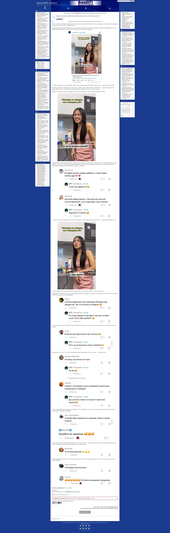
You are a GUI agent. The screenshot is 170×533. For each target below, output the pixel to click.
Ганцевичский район (41, 168)
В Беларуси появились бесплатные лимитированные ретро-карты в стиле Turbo (128, 50)
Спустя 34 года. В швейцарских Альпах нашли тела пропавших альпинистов (43, 106)
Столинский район (40, 185)
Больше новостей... (85, 512)
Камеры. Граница (80, 10)
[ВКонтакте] (60, 19)
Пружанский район (41, 183)
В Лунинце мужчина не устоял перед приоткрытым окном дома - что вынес (42, 146)
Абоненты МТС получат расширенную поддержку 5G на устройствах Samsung (128, 34)
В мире (40, 70)
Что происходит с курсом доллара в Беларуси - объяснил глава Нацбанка (42, 20)
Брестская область (42, 112)
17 (121, 111)
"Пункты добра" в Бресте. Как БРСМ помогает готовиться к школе (127, 95)
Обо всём (94, 13)
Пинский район (40, 182)
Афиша (70, 10)
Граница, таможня (125, 18)
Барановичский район (41, 166)
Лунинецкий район (40, 178)
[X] (59, 503)
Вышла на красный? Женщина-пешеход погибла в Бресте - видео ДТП (43, 14)
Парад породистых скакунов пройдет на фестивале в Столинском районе (43, 141)
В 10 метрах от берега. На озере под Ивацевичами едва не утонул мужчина (43, 132)
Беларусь (55, 10)
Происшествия (125, 12)
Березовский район (41, 167)
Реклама (86, 10)
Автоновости (124, 19)
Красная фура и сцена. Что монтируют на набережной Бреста (127, 75)
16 (129, 109)
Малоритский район (41, 181)
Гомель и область (40, 66)
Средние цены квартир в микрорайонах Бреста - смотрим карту (42, 52)
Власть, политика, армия (127, 16)
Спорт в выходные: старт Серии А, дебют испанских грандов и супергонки (127, 39)
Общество (124, 20)
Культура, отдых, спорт (62, 17)
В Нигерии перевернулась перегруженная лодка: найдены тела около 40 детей (43, 79)
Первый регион (87, 13)
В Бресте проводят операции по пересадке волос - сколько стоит (43, 48)
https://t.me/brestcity (75, 491)
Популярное (41, 10)
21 (126, 111)
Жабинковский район (41, 171)
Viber (101, 507)
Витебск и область (41, 63)
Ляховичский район (41, 179)
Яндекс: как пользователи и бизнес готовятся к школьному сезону (127, 79)
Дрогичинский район (41, 170)
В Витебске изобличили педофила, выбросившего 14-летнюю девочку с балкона (43, 43)
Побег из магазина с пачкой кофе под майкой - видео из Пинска (42, 122)
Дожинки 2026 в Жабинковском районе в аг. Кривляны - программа (42, 152)
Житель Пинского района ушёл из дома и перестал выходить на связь (42, 126)
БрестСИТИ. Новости (47, 3)
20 (125, 111)
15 (128, 109)
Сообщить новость (101, 13)
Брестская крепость (126, 24)
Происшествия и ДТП (69, 13)
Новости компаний (125, 27)
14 (126, 109)
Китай (64, 494)
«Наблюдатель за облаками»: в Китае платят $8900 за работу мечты (43, 91)
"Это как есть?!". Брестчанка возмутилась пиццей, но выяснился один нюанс (43, 37)
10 (121, 109)
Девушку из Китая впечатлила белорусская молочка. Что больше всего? (77, 16)
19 (124, 111)
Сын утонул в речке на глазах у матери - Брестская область (43, 56)
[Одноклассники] (62, 19)
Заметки (125, 66)
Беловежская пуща (126, 26)
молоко (67, 494)
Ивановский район (40, 172)
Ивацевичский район (41, 174)
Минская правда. (68, 487)
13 (125, 109)
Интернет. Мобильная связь (127, 23)
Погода (74, 10)
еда (61, 494)
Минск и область (40, 62)
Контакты (91, 10)
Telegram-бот (102, 508)
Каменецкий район (40, 175)
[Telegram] (56, 19)
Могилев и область (41, 67)
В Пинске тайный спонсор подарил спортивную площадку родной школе (42, 32)
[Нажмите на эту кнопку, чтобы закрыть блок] (49, 11)
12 (124, 109)
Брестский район (40, 164)
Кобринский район (40, 176)
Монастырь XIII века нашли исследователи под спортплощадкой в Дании (42, 74)
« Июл (122, 115)
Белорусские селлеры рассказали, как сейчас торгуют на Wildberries (127, 44)
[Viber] (58, 19)
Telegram (106, 507)
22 (128, 111)
